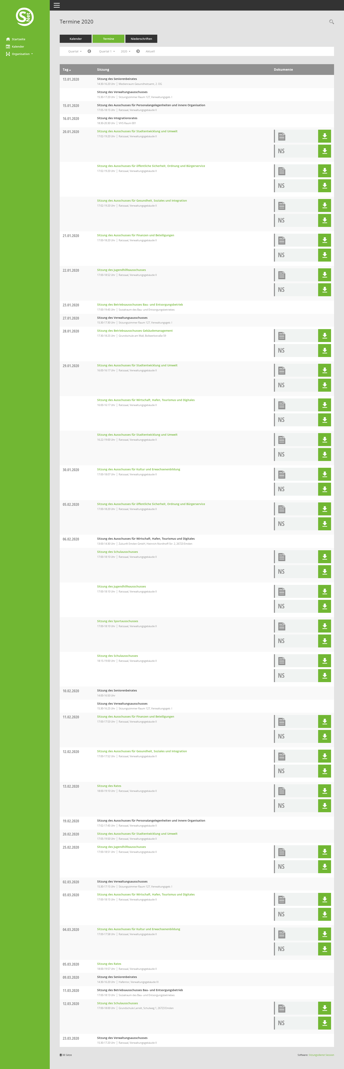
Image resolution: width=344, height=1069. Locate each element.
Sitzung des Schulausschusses (117, 552)
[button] (25, 54)
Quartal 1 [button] (105, 51)
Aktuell (150, 51)
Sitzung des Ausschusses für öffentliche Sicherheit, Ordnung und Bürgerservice (151, 166)
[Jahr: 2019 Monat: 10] (89, 51)
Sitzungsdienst (321, 1055)
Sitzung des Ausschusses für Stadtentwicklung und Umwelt (137, 131)
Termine (108, 39)
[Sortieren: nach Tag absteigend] (70, 69)
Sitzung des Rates (109, 786)
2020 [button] (124, 51)
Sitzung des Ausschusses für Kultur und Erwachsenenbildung (138, 469)
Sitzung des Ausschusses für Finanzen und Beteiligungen (135, 235)
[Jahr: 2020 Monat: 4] (138, 51)
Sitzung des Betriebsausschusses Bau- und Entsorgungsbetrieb (140, 304)
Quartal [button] (73, 51)
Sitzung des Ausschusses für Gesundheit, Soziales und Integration (142, 200)
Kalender (18, 46)
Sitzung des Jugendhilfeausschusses (121, 270)
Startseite (18, 39)
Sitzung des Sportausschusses (117, 621)
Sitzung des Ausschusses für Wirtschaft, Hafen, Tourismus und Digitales (146, 400)
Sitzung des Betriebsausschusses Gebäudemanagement (135, 330)
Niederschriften (141, 39)
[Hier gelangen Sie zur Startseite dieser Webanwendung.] (25, 17)
